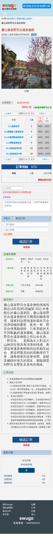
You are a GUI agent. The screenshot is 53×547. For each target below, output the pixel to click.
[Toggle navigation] (5, 13)
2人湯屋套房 (13, 126)
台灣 (3, 18)
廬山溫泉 (26, 18)
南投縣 (10, 18)
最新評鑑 (8, 452)
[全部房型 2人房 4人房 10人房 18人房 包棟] (7, 102)
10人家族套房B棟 (14, 148)
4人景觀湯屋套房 (13, 143)
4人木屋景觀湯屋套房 (14, 137)
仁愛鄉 (18, 18)
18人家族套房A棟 (14, 154)
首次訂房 (20, 218)
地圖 (34, 34)
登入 (7, 218)
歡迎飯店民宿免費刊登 (36, 6)
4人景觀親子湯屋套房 (14, 132)
